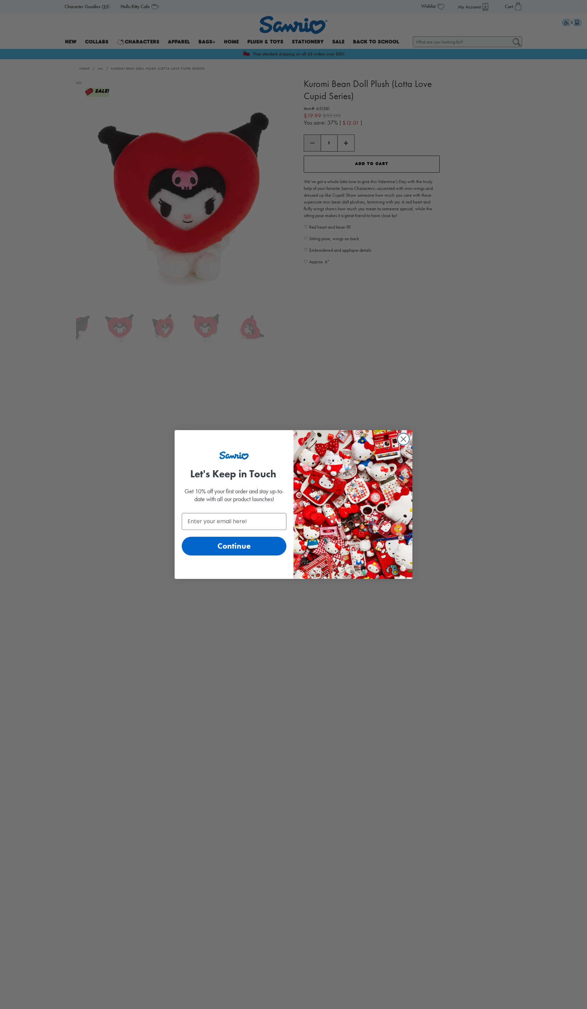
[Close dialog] (403, 439)
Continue (234, 546)
